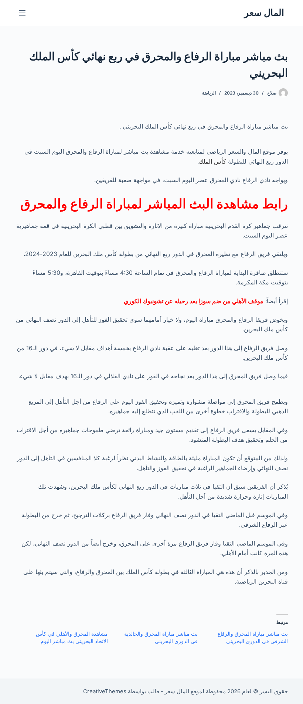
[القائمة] (22, 13)
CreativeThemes (104, 691)
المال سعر (264, 12)
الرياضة (209, 93)
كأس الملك (212, 161)
